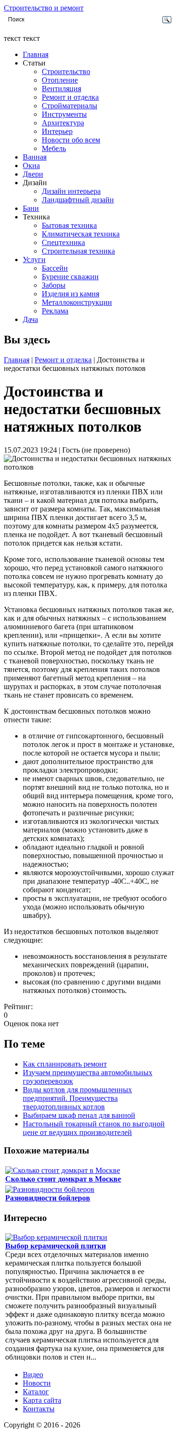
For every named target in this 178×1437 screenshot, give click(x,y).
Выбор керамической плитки (55, 1246)
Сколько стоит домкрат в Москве (63, 1179)
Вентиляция (61, 89)
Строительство (66, 71)
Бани (31, 208)
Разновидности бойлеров (47, 1198)
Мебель (54, 148)
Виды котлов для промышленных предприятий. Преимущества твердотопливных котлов (77, 1098)
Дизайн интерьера (71, 191)
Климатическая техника (81, 234)
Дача (30, 319)
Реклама (55, 311)
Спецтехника (63, 242)
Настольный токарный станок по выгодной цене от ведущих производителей (94, 1128)
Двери (33, 174)
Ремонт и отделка (70, 97)
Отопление (60, 80)
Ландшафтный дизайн (78, 200)
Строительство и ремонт (44, 8)
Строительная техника (78, 251)
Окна (31, 165)
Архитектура (63, 123)
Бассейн (55, 268)
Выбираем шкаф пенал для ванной (79, 1115)
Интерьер (57, 131)
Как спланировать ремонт (65, 1064)
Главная (35, 54)
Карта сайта (42, 1400)
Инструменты (64, 114)
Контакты (39, 1409)
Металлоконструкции (77, 302)
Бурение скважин (70, 277)
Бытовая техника (69, 225)
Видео (33, 1375)
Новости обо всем (71, 140)
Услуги (34, 259)
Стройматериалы (69, 106)
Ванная (35, 157)
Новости (37, 1383)
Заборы (54, 285)
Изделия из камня (70, 294)
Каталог (36, 1392)
